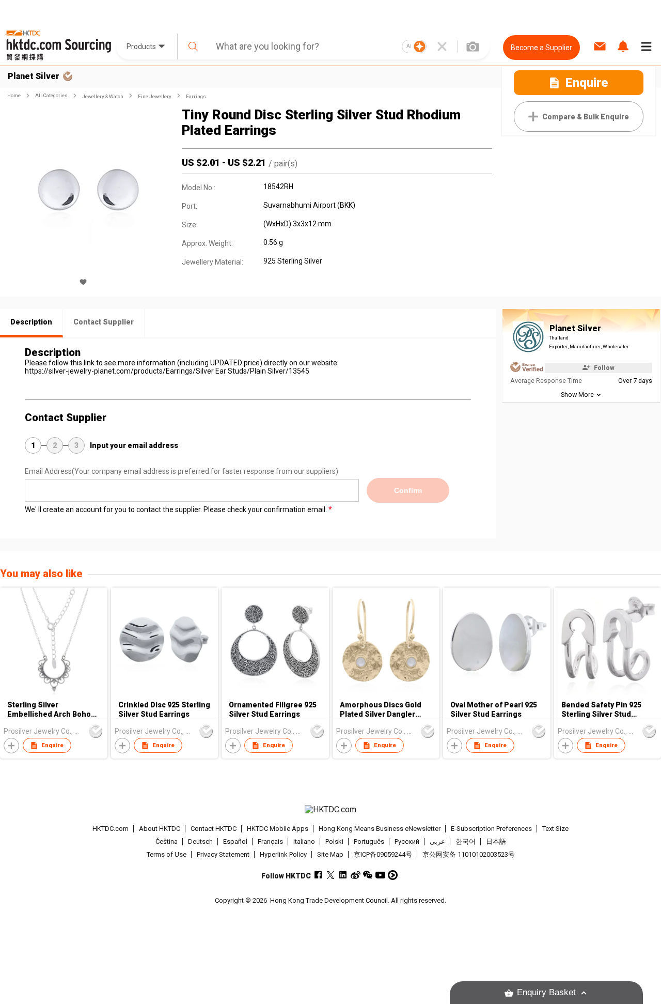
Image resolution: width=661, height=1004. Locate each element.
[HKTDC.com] (330, 809)
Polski (334, 841)
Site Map (330, 854)
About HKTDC (159, 828)
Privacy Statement (223, 854)
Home (14, 95)
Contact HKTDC (214, 828)
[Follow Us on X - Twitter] (331, 875)
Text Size (555, 828)
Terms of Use (166, 854)
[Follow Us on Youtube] (380, 875)
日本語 (496, 841)
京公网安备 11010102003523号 (468, 854)
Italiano (304, 841)
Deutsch (200, 841)
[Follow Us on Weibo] (355, 875)
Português (369, 841)
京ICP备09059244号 (383, 854)
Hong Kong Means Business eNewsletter (379, 828)
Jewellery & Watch (102, 96)
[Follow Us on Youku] (393, 875)
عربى (437, 841)
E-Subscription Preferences (491, 828)
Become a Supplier (541, 47)
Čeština (166, 841)
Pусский (407, 841)
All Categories (51, 95)
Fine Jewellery (154, 96)
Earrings (196, 96)
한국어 (465, 841)
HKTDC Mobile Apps (277, 828)
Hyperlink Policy (283, 854)
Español (235, 841)
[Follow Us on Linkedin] (343, 875)
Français (270, 841)
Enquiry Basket (546, 992)
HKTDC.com (110, 828)
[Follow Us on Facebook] (318, 875)
